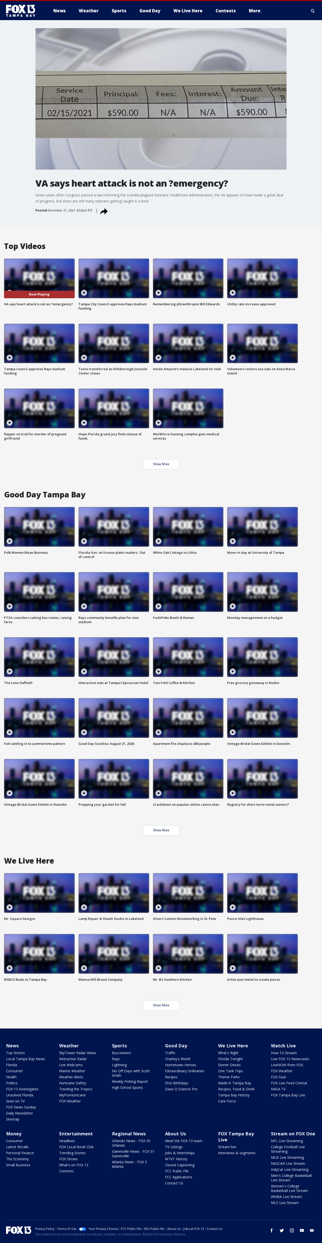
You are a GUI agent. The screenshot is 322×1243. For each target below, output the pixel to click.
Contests (66, 1171)
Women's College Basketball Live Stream (289, 1188)
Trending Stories (72, 1152)
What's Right (228, 1052)
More (254, 11)
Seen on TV (15, 1101)
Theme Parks (229, 1077)
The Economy (17, 1158)
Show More (161, 464)
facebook (272, 1230)
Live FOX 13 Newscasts (290, 1058)
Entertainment (76, 1134)
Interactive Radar (73, 1058)
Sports (119, 1046)
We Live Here (233, 1046)
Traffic (170, 1052)
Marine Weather (72, 1070)
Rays (116, 1058)
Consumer (14, 1070)
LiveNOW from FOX (287, 1064)
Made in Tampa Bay (234, 1083)
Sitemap (12, 1119)
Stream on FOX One (293, 1134)
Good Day (176, 1046)
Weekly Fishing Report (130, 1081)
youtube (302, 1230)
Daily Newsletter (19, 1113)
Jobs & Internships (180, 1152)
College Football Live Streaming (288, 1149)
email (312, 1230)
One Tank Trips (230, 1070)
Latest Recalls (17, 1146)
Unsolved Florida (19, 1095)
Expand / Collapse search (313, 11)
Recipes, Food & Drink (236, 1089)
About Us (175, 1134)
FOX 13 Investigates (22, 1089)
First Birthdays (176, 1083)
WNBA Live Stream (286, 1196)
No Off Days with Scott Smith (131, 1073)
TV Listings (174, 1146)
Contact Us (174, 1183)
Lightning (119, 1064)
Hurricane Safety (72, 1083)
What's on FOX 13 (73, 1165)
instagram (292, 1230)
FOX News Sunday (21, 1107)
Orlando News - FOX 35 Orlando (131, 1143)
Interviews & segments (237, 1152)
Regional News (129, 1134)
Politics (12, 1083)
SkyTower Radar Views (77, 1052)
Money (13, 1134)
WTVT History (176, 1158)
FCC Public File (177, 1171)
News (12, 1046)
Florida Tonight (230, 1058)
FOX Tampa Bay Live (288, 1095)
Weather (69, 1046)
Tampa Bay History (234, 1095)
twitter (282, 1230)
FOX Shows (68, 1158)
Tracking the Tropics (75, 1089)
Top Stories (15, 1052)
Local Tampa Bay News (25, 1058)
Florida (11, 1064)
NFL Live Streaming (287, 1140)
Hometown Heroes (180, 1064)
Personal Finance (20, 1152)
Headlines (67, 1140)
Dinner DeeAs (229, 1064)
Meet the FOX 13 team (183, 1140)
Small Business (18, 1165)
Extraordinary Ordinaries (184, 1070)
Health (11, 1077)
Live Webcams (71, 1064)
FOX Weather (70, 1101)
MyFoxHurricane (72, 1095)
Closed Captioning (179, 1165)
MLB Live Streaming (287, 1157)
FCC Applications (178, 1177)
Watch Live (283, 1046)
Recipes (171, 1077)
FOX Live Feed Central (289, 1083)
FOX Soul (278, 1077)
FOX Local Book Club (76, 1146)
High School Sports (127, 1087)
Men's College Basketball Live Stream (291, 1177)
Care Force (227, 1101)
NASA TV (278, 1089)
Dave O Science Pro (181, 1089)
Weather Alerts (71, 1077)
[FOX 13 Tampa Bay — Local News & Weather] (22, 11)
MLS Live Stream (285, 1202)
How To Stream (284, 1052)
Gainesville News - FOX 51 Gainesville (133, 1153)
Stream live (227, 1146)
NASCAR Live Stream (288, 1163)
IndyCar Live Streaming (289, 1169)
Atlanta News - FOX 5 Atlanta (129, 1164)
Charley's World (177, 1058)
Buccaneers (121, 1052)
